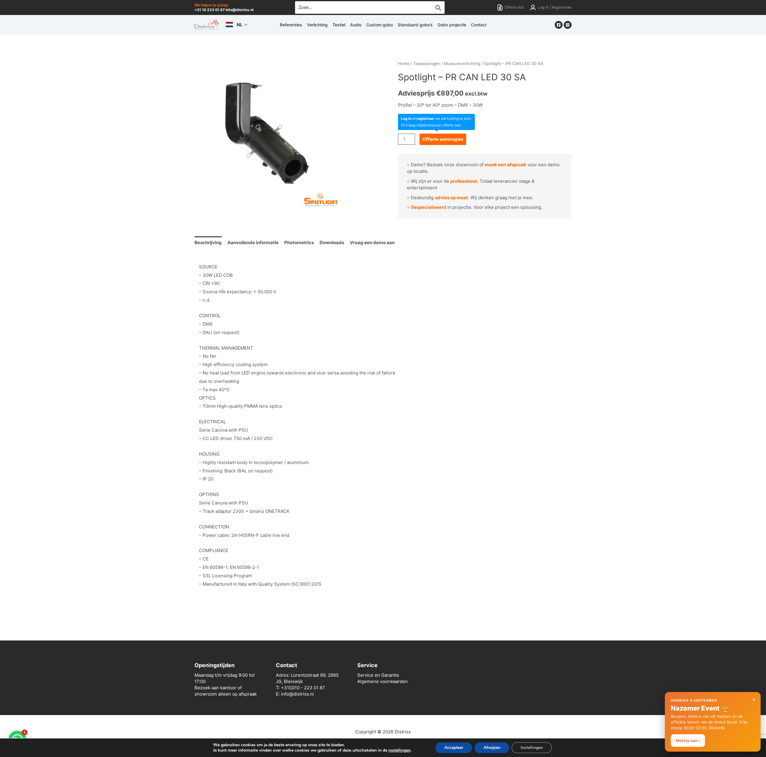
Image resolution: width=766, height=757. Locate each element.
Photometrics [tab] (299, 242)
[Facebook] (559, 25)
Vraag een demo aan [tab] (372, 242)
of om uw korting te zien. (436, 118)
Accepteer (453, 747)
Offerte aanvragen (442, 139)
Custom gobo (379, 24)
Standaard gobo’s (415, 24)
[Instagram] (568, 25)
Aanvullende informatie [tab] (253, 242)
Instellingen (532, 747)
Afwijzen (492, 747)
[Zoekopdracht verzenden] (438, 7)
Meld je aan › (688, 740)
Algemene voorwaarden (382, 681)
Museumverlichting (462, 63)
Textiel (338, 24)
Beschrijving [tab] (208, 242)
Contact (479, 24)
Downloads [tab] (332, 242)
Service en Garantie (378, 675)
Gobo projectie (451, 24)
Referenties (291, 24)
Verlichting (317, 24)
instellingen (399, 750)
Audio (355, 24)
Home (403, 63)
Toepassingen (426, 63)
